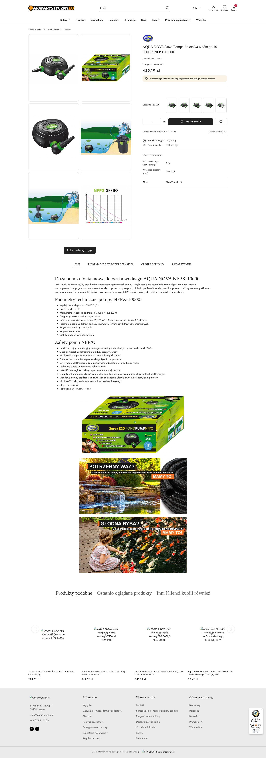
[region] (196, 105)
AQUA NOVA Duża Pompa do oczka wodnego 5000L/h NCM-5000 (210, 673)
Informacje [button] (90, 697)
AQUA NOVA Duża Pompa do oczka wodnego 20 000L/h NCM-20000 (105, 673)
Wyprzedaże (196, 727)
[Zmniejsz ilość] (145, 121)
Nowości (194, 716)
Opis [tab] (77, 264)
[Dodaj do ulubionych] (221, 121)
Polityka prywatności (93, 722)
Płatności (87, 716)
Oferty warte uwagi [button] (201, 697)
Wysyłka (87, 705)
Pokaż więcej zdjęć (80, 250)
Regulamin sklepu (92, 738)
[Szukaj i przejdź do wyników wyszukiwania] (167, 8)
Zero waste (142, 738)
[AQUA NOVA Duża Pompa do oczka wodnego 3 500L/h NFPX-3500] (208, 105)
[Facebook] (32, 729)
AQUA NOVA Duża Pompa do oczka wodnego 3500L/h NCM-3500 (50, 673)
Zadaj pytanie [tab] (181, 264)
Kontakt (140, 705)
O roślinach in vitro (146, 727)
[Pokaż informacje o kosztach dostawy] (176, 145)
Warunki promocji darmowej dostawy (102, 710)
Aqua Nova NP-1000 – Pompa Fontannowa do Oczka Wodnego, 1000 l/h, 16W (157, 673)
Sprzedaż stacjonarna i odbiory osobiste (157, 710)
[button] (65, 20)
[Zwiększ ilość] (158, 121)
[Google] (37, 729)
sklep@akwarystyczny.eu (42, 715)
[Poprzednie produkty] (35, 629)
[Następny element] (223, 105)
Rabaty (139, 733)
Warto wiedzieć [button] (145, 697)
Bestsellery (194, 705)
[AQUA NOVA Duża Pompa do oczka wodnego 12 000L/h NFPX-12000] (171, 105)
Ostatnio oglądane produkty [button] (124, 593)
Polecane (194, 710)
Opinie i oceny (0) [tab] (152, 264)
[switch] (256, 731)
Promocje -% (196, 722)
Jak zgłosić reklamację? (95, 733)
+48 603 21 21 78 (39, 720)
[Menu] (261, 710)
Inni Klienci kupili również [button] (183, 593)
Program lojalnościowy (148, 716)
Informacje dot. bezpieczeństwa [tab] (110, 264)
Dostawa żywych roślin (148, 722)
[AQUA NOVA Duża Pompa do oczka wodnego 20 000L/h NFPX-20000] (196, 105)
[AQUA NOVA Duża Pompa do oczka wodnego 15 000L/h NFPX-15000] (184, 105)
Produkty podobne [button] (74, 593)
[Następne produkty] (231, 629)
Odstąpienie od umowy (95, 727)
